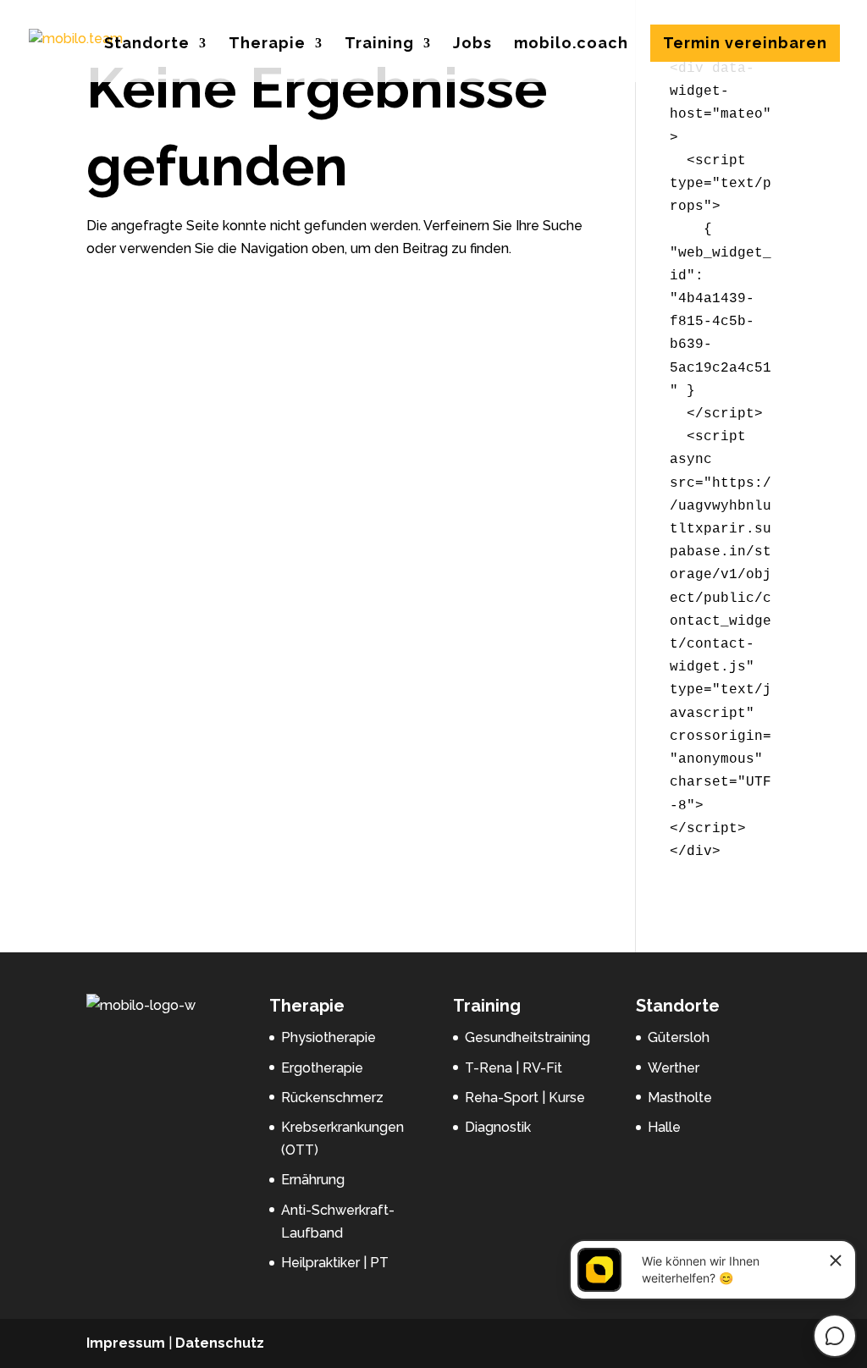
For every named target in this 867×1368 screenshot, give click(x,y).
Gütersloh (679, 1037)
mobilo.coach (571, 44)
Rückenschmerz (332, 1097)
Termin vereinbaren (745, 43)
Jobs (472, 44)
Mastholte (680, 1097)
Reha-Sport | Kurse (525, 1097)
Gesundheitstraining (527, 1037)
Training (379, 44)
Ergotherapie (322, 1068)
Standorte (147, 44)
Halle (664, 1127)
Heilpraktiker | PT (335, 1263)
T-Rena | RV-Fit (513, 1068)
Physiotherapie (328, 1037)
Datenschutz (219, 1343)
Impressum (125, 1343)
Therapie (267, 44)
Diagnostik (498, 1127)
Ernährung (313, 1180)
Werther (673, 1068)
